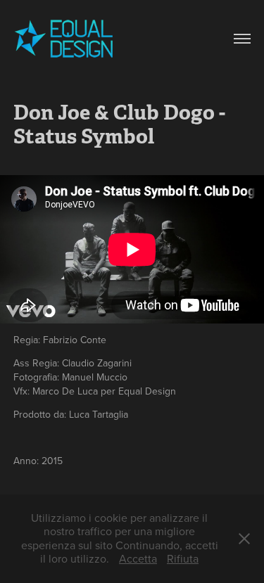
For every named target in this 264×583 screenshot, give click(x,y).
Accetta (138, 558)
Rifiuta (183, 558)
